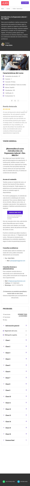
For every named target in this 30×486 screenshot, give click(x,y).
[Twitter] (15, 100)
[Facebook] (12, 100)
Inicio (2, 8)
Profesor (7, 43)
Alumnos (25, 3)
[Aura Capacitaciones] (5, 3)
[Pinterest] (18, 100)
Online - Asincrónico (17, 8)
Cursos (8, 8)
